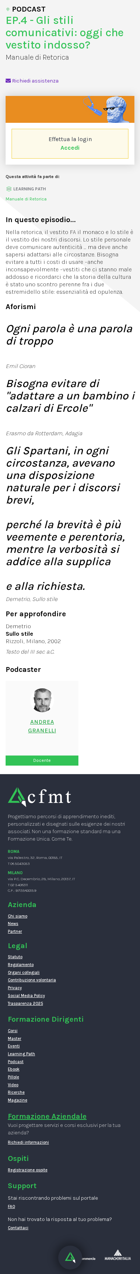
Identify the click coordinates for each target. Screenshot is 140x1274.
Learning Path (21, 1054)
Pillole (13, 1077)
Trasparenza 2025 (25, 1003)
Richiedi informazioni (28, 1142)
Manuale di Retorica (26, 199)
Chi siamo (17, 916)
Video (13, 1085)
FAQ (11, 1206)
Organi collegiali (24, 972)
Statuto (15, 956)
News (13, 923)
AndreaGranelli (42, 726)
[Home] (39, 797)
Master (14, 1038)
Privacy (15, 987)
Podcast (16, 1061)
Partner (15, 931)
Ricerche (16, 1092)
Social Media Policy (26, 995)
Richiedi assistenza (35, 81)
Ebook (13, 1069)
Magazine (17, 1100)
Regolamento (21, 964)
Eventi (14, 1046)
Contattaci (18, 1227)
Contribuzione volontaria (32, 980)
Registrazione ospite (27, 1170)
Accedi (70, 147)
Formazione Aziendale (47, 1116)
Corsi (13, 1030)
